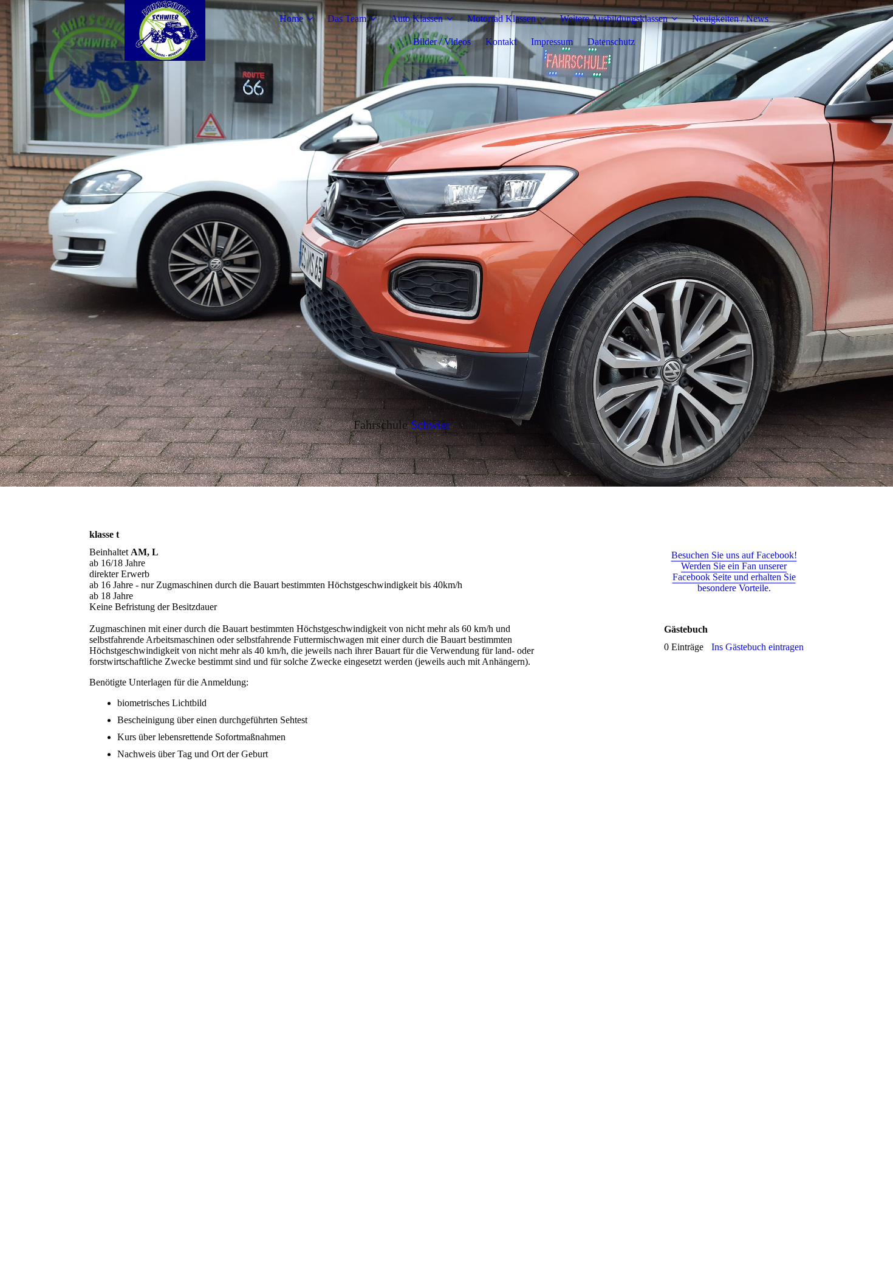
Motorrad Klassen (501, 18)
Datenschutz (611, 41)
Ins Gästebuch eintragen (757, 647)
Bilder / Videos (442, 41)
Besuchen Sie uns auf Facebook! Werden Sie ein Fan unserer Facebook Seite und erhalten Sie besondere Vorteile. (734, 571)
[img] (165, 30)
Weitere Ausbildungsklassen (614, 18)
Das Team (346, 18)
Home (291, 18)
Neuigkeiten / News (730, 18)
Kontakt (500, 41)
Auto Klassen (417, 18)
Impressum (552, 41)
